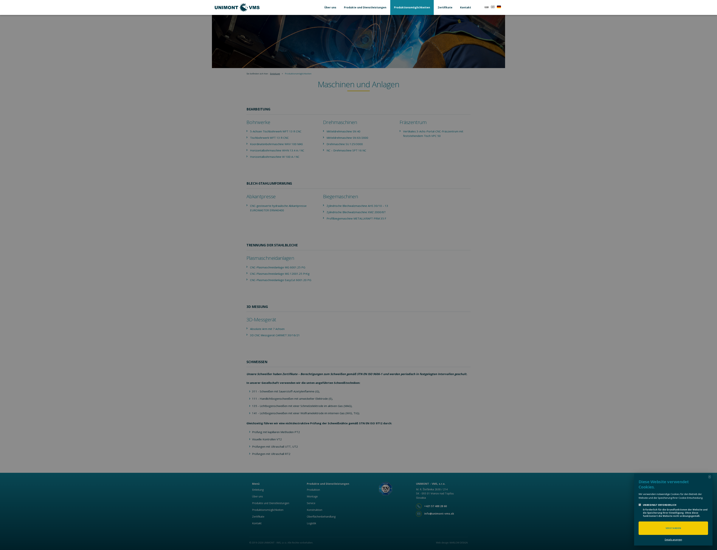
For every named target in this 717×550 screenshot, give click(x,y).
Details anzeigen (673, 539)
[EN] (493, 6)
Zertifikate (445, 7)
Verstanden (673, 528)
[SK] (487, 6)
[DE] (499, 6)
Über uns (330, 7)
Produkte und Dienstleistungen (365, 7)
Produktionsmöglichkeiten (412, 7)
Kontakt (465, 7)
